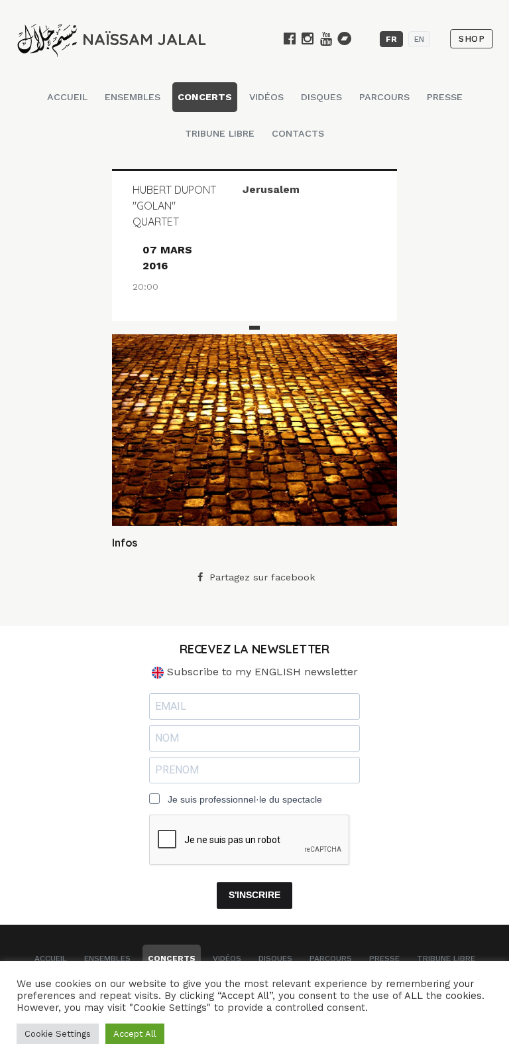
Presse (445, 97)
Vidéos (266, 97)
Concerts (205, 97)
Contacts (298, 133)
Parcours (384, 97)
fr (391, 39)
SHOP (471, 39)
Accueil (67, 97)
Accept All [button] (134, 1034)
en (419, 39)
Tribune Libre (219, 133)
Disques (321, 97)
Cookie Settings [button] (58, 1034)
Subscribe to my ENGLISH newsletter (261, 671)
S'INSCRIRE (254, 895)
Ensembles (132, 97)
